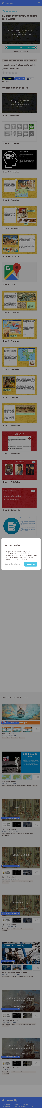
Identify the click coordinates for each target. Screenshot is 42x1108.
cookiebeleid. (24, 559)
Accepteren (30, 564)
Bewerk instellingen (12, 564)
